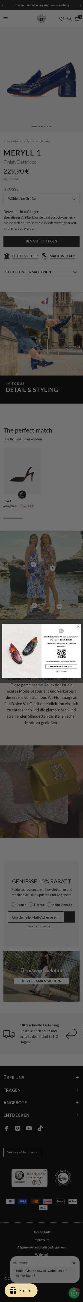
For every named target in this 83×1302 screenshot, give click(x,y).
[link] (61, 654)
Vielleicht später (61, 671)
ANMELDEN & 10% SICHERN (61, 667)
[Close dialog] (78, 626)
